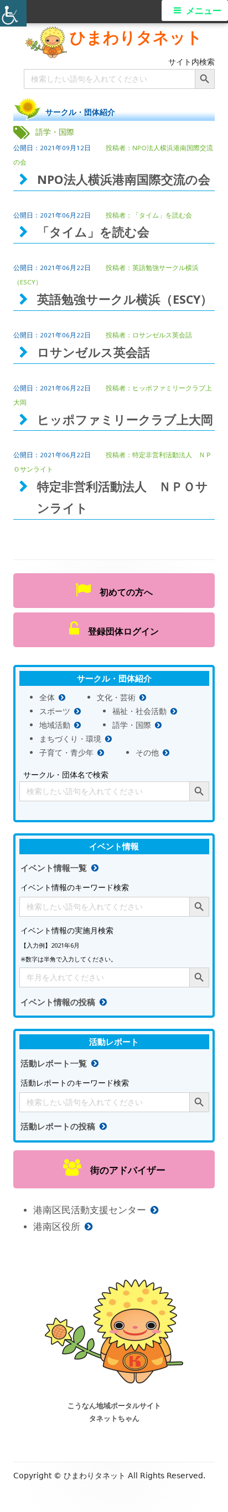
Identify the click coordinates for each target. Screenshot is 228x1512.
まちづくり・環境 (70, 738)
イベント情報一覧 (53, 868)
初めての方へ (122, 592)
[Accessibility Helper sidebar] (13, 13)
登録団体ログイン (119, 631)
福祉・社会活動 (139, 711)
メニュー (203, 11)
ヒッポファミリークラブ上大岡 (125, 419)
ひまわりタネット (136, 37)
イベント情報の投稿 (57, 1002)
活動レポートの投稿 (57, 1126)
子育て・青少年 (66, 752)
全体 (47, 697)
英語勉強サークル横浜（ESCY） (125, 299)
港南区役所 (56, 1226)
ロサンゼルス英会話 (162, 335)
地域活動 (54, 725)
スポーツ (54, 711)
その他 (147, 752)
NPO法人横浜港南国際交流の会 (123, 179)
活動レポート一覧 (53, 1063)
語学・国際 (131, 725)
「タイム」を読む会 (162, 215)
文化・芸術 (116, 697)
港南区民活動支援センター (89, 1209)
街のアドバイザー (123, 1170)
